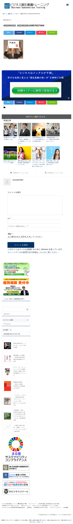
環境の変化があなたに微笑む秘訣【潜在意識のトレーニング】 (24, 162)
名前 (8, 218)
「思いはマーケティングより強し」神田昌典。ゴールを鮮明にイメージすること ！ (24, 140)
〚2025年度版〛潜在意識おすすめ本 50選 (48, 503)
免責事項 (29, 507)
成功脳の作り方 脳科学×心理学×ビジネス (10, 138)
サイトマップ (32, 503)
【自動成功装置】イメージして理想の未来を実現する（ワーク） (52, 139)
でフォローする (20, 173)
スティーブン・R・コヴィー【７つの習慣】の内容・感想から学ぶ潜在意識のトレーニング (19, 371)
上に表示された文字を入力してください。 (25, 237)
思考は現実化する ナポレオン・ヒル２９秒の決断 (19, 345)
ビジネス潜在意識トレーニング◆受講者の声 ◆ (14, 503)
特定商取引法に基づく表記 (41, 507)
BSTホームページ (26, 505)
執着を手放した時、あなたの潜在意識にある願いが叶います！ (52, 162)
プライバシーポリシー (55, 507)
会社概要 (65, 507)
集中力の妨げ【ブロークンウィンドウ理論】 (10, 161)
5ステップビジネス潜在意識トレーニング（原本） (46, 505)
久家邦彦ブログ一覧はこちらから (10, 505)
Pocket (42, 32)
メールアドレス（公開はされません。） (17, 226)
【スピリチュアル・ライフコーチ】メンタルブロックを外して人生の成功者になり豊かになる (38, 163)
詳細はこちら (40, 522)
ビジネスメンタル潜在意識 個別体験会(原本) (13, 507)
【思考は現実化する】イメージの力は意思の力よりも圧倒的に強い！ (38, 139)
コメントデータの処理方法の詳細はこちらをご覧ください (32, 252)
